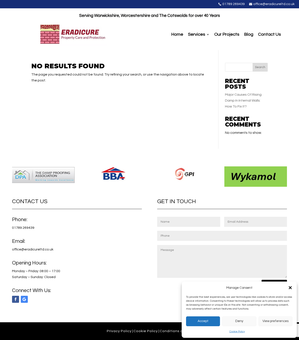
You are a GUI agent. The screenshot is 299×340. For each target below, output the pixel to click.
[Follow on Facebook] (15, 299)
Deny (239, 321)
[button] (290, 287)
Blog (248, 35)
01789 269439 (23, 227)
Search (260, 67)
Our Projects (226, 35)
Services (196, 35)
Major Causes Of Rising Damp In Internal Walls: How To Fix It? (243, 100)
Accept (203, 321)
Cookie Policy (237, 331)
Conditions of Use (176, 331)
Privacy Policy (119, 331)
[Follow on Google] (24, 299)
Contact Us (269, 35)
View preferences (275, 321)
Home (177, 35)
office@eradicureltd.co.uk (32, 249)
